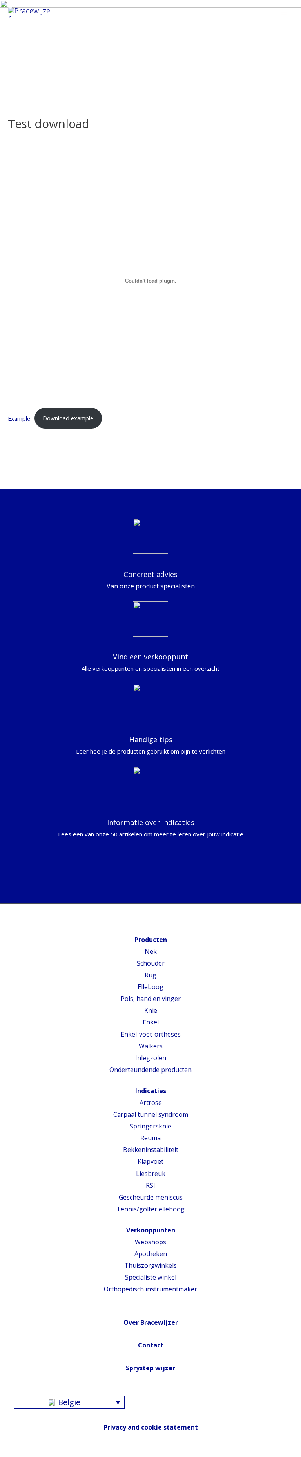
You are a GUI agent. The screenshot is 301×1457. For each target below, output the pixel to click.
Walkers (151, 1046)
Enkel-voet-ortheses (151, 1034)
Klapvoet (150, 1161)
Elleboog (150, 986)
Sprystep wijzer (150, 1368)
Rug (150, 975)
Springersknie (150, 1126)
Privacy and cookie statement (150, 1427)
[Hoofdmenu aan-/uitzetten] (284, 14)
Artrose (151, 1102)
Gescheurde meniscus (151, 1197)
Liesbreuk (150, 1173)
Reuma (150, 1138)
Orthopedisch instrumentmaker (150, 1289)
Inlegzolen (150, 1057)
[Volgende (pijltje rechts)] (287, 728)
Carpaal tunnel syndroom (150, 1114)
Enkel (151, 1022)
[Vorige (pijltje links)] (13, 728)
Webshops (150, 1242)
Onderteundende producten (150, 1069)
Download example (68, 418)
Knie (150, 1010)
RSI (150, 1185)
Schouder (151, 963)
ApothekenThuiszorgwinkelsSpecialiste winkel (150, 1265)
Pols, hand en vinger (151, 998)
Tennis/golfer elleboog (150, 1209)
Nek (151, 951)
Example (19, 418)
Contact (150, 1345)
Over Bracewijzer (150, 1322)
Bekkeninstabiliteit (150, 1149)
